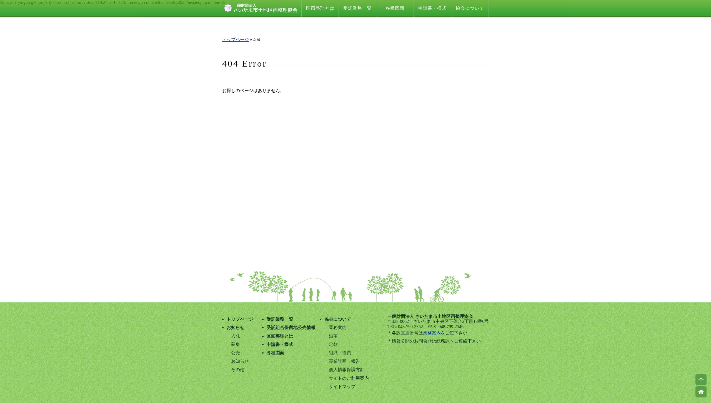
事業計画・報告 (344, 361)
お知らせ (235, 327)
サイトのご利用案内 (349, 378)
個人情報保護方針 (346, 369)
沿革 (333, 336)
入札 (235, 336)
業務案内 (432, 333)
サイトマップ (342, 386)
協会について (470, 8)
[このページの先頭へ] (701, 379)
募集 (235, 344)
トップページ (235, 39)
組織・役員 (340, 352)
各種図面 (394, 8)
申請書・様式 (432, 8)
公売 (235, 352)
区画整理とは (320, 8)
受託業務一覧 (357, 8)
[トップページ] (701, 391)
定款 (333, 344)
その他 (237, 369)
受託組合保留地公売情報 (291, 327)
